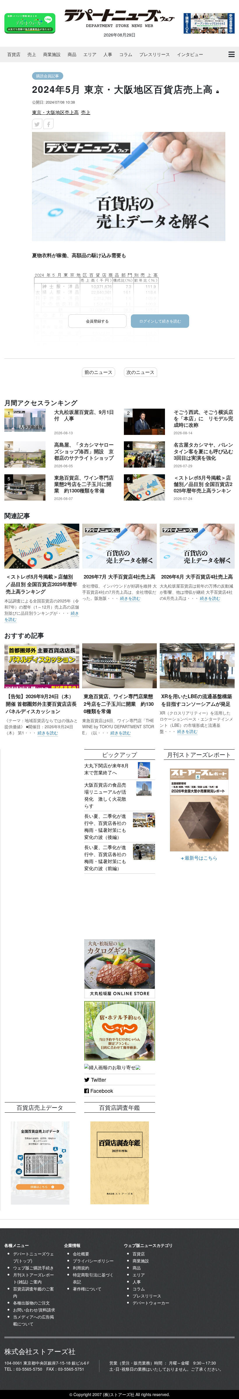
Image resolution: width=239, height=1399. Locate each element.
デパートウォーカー (151, 1303)
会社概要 (81, 1254)
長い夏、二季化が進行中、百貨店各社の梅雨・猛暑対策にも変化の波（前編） (105, 858)
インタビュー (190, 54)
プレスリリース (154, 54)
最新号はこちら (200, 857)
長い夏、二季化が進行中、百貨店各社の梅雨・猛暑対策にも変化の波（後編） (105, 826)
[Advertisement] (40, 778)
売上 (31, 54)
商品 (72, 54)
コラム (125, 54)
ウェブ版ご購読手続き (33, 1268)
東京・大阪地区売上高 (55, 112)
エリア (89, 54)
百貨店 (13, 54)
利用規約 (81, 1268)
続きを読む (130, 598)
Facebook (101, 1090)
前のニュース (99, 372)
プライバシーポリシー (93, 1261)
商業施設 (52, 54)
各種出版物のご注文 (31, 1303)
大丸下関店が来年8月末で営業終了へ (106, 769)
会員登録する (97, 321)
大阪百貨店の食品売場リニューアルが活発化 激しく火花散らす (105, 795)
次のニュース (140, 372)
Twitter (97, 1079)
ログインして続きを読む (160, 321)
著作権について (87, 1289)
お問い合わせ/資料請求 (34, 1310)
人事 (107, 54)
